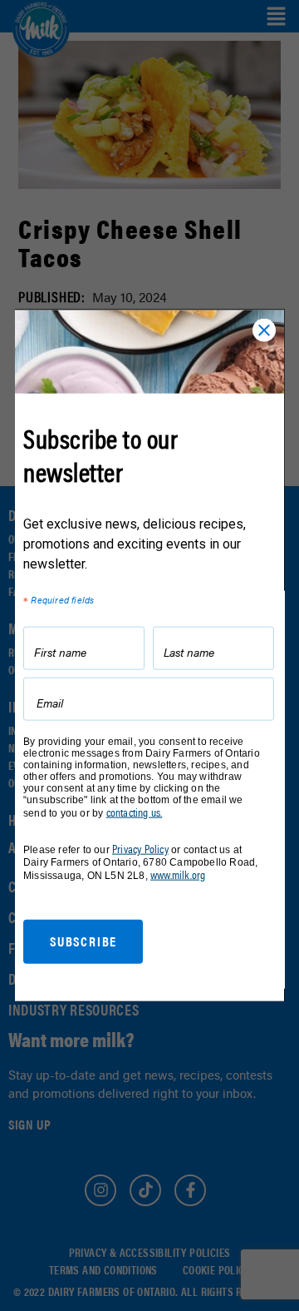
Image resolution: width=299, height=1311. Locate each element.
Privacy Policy (140, 849)
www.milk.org (177, 874)
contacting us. (134, 812)
